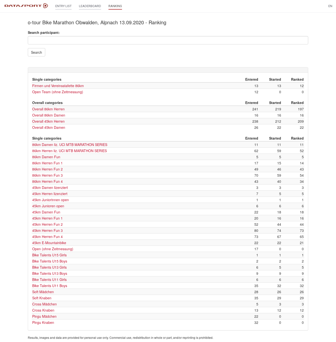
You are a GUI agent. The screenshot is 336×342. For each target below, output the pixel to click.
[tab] (168, 69)
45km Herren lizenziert (49, 193)
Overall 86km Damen (48, 115)
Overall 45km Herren (48, 121)
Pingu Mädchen (44, 316)
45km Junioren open (48, 205)
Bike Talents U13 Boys (49, 273)
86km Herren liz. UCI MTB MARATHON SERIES (69, 150)
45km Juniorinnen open (50, 199)
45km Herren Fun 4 (47, 236)
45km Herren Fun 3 (47, 230)
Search (36, 52)
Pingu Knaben (43, 322)
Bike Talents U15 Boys (49, 261)
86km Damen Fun (46, 156)
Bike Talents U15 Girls (49, 254)
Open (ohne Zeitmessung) (52, 248)
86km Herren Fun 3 (47, 175)
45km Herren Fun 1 (47, 218)
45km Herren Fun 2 (47, 224)
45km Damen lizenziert (50, 187)
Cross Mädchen (44, 304)
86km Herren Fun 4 (47, 181)
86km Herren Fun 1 (47, 162)
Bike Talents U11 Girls (49, 279)
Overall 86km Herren (48, 108)
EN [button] (330, 6)
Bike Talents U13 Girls (49, 267)
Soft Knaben (41, 297)
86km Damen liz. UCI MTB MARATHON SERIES (69, 144)
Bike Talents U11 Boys (49, 285)
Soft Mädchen (43, 291)
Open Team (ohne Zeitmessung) (57, 91)
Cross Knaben (43, 310)
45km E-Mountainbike (49, 242)
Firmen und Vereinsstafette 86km (58, 85)
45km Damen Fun (46, 212)
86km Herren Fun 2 (47, 169)
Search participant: (44, 32)
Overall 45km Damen (48, 127)
